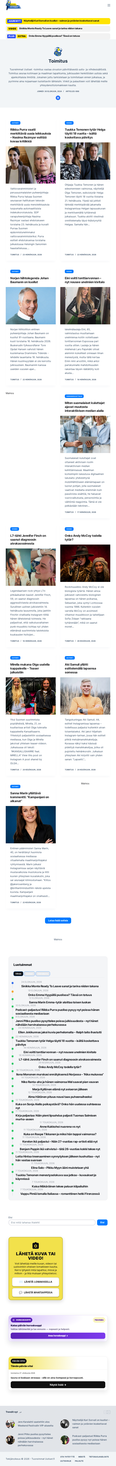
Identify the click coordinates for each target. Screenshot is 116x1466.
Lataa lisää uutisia (58, 920)
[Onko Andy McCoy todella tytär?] (85, 563)
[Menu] (109, 5)
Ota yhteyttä (67, 1457)
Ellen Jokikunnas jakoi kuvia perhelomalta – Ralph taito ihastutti (60, 1032)
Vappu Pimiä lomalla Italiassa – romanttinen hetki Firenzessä (60, 1194)
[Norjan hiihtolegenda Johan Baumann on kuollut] (31, 305)
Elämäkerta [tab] (43, 973)
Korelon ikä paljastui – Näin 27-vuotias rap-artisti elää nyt (60, 1141)
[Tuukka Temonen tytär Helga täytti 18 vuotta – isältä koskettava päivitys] (85, 161)
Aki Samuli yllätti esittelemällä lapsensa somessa (80, 668)
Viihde (69, 123)
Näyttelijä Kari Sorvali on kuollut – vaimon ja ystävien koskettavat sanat (61, 20)
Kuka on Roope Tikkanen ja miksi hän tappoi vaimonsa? (60, 1134)
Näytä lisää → (58, 1384)
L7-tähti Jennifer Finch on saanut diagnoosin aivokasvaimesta (28, 539)
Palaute (79, 1461)
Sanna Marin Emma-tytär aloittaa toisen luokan (60, 1002)
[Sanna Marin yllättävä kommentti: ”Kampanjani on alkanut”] (31, 824)
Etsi (10, 1217)
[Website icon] (58, 98)
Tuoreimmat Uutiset (42, 1458)
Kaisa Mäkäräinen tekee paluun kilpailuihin (60, 1186)
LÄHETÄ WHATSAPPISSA (35, 1292)
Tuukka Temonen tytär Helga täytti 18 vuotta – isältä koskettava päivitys (85, 133)
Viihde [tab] (18, 973)
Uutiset (15, 123)
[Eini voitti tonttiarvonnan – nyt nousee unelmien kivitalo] (85, 305)
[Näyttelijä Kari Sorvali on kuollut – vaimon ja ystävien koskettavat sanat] (64, 1423)
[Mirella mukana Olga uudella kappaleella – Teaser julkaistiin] (31, 696)
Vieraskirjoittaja (74, 396)
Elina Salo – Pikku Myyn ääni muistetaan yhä (60, 1167)
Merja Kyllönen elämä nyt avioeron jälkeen (60, 1089)
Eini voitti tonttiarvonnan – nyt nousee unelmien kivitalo (60, 1052)
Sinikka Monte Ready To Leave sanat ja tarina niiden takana (50, 28)
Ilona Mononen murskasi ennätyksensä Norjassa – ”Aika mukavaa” (60, 1074)
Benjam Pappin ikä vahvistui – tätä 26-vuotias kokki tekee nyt (60, 1149)
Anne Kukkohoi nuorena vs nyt (60, 1126)
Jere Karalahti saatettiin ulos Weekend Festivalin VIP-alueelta (35, 1423)
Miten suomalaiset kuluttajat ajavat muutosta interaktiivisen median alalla (85, 407)
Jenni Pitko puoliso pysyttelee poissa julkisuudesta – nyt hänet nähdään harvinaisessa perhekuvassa (35, 1440)
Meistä (81, 1457)
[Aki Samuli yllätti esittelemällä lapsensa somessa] (85, 696)
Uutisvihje (65, 1461)
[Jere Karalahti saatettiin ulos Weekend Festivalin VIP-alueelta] (10, 1423)
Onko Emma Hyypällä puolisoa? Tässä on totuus (54, 35)
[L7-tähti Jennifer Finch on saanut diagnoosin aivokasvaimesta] (31, 567)
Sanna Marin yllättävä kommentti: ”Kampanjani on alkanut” (29, 797)
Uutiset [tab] (29, 973)
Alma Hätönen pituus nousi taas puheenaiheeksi (60, 1097)
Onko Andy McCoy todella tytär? (60, 1067)
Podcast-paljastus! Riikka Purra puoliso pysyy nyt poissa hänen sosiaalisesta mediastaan (89, 1440)
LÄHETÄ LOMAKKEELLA (35, 1282)
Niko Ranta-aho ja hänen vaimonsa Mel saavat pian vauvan (60, 1082)
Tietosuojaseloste (99, 1457)
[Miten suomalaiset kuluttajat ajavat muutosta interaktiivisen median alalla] (85, 434)
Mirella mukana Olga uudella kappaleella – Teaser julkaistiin (30, 668)
